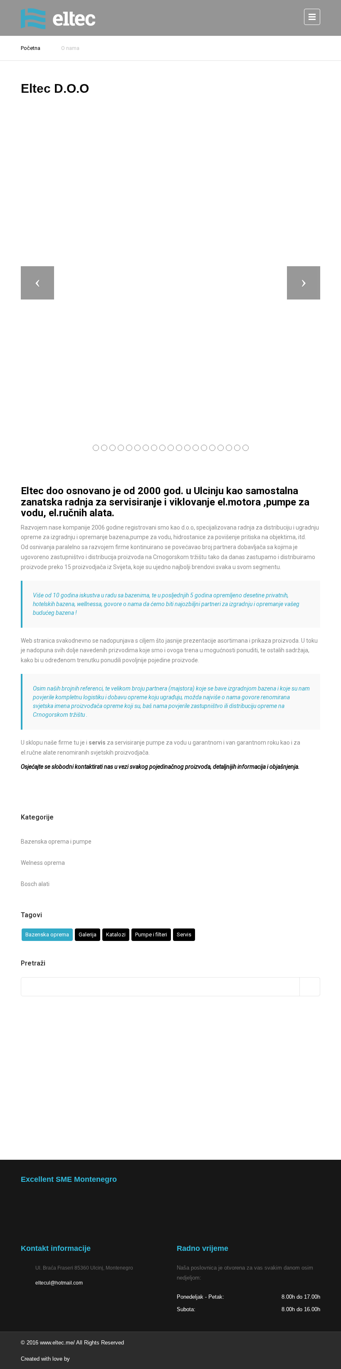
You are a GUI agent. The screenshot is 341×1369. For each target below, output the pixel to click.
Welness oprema (43, 862)
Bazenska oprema (47, 934)
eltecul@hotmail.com (59, 1283)
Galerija (87, 934)
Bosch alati (35, 884)
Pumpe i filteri (151, 934)
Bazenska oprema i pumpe (56, 841)
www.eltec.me (56, 1342)
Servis (184, 934)
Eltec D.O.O (55, 88)
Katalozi (116, 934)
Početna (30, 48)
